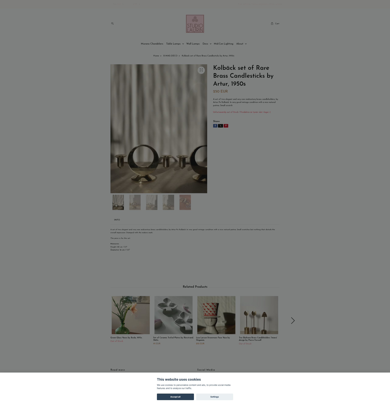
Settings (214, 397)
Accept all (175, 397)
